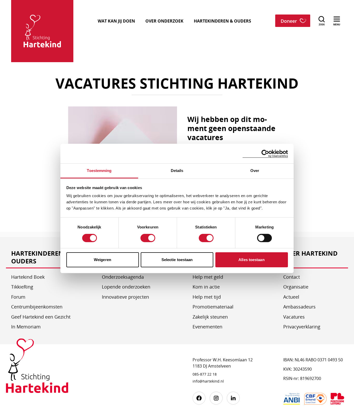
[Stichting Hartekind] (37, 370)
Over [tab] (254, 170)
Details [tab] (177, 170)
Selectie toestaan (177, 259)
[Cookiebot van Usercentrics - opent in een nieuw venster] (265, 153)
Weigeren (102, 259)
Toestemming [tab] (99, 170)
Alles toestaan (251, 259)
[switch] (147, 238)
